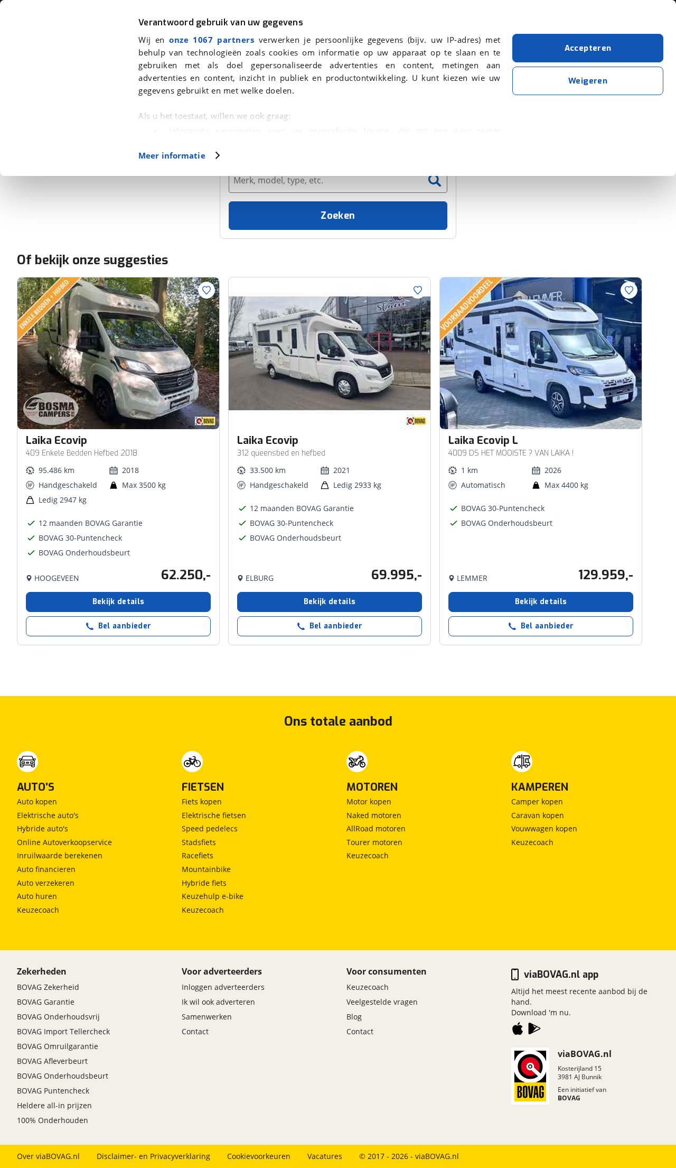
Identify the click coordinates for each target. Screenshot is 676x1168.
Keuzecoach (38, 910)
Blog (354, 1017)
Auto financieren (46, 869)
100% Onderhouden (52, 1120)
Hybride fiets (204, 883)
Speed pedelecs (210, 828)
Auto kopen (37, 801)
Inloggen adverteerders (223, 987)
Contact (195, 1031)
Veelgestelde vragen (382, 1002)
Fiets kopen (202, 801)
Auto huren (37, 896)
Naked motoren (373, 815)
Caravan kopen (537, 815)
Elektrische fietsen (214, 815)
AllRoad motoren (376, 828)
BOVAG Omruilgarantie (57, 1046)
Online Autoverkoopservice (64, 842)
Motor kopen (368, 801)
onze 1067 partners (211, 39)
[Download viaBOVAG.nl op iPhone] (517, 1030)
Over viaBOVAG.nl (48, 1156)
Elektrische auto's (48, 815)
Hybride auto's (42, 828)
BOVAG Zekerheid (48, 987)
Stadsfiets (199, 842)
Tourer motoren (374, 842)
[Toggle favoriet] (206, 290)
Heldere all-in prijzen (54, 1105)
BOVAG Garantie (45, 1002)
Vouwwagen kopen (544, 828)
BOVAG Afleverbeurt (52, 1061)
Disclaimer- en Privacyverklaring (153, 1156)
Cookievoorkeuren (258, 1156)
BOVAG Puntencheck (53, 1091)
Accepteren (588, 48)
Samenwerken (207, 1017)
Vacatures (324, 1156)
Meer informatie (171, 155)
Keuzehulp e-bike (212, 896)
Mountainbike (206, 869)
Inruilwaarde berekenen (59, 855)
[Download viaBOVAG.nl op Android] (534, 1030)
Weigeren (587, 81)
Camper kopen (537, 801)
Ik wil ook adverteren (218, 1002)
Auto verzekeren (45, 883)
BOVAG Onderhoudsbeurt (62, 1076)
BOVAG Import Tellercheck (63, 1031)
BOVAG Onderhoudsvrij (58, 1017)
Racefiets (197, 855)
